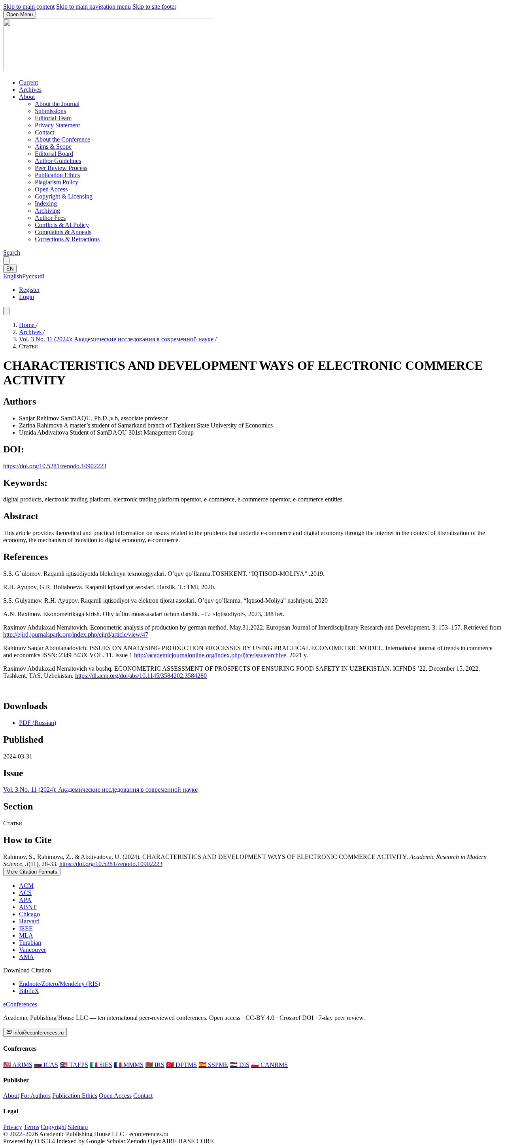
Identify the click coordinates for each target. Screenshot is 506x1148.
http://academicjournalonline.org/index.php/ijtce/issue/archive (210, 655)
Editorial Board (54, 153)
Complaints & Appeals (63, 232)
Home (27, 325)
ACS (25, 892)
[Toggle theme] (6, 260)
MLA (26, 935)
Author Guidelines (58, 160)
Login (26, 296)
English (12, 276)
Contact (44, 132)
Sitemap (78, 1126)
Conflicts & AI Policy (62, 224)
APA (25, 899)
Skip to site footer (154, 6)
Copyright (53, 1126)
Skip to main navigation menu (93, 6)
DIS (239, 1064)
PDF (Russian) (37, 722)
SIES (101, 1064)
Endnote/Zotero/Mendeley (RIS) (59, 983)
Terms (31, 1126)
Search (11, 252)
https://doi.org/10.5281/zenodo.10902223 (54, 466)
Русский (33, 276)
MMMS (128, 1064)
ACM (26, 885)
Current (28, 82)
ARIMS (17, 1064)
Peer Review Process (61, 168)
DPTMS (181, 1064)
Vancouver (32, 949)
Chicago (29, 914)
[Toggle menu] (6, 311)
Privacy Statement (57, 125)
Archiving (47, 210)
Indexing (46, 203)
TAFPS (74, 1064)
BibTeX (29, 990)
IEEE (26, 928)
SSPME (213, 1064)
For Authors (36, 1095)
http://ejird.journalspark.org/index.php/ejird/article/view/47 (75, 634)
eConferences (20, 1004)
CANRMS (269, 1064)
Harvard (29, 921)
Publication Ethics (57, 175)
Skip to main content (29, 6)
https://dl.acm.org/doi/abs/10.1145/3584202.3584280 (141, 675)
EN (9, 269)
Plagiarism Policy (56, 182)
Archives (30, 89)
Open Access (51, 189)
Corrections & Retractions (67, 239)
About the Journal (57, 103)
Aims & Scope (53, 146)
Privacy (12, 1126)
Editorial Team (53, 118)
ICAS (46, 1064)
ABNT (28, 907)
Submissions (50, 111)
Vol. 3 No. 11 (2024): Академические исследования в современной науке (117, 339)
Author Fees (50, 217)
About (27, 96)
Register (29, 289)
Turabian (30, 942)
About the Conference (62, 139)
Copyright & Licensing (64, 196)
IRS (154, 1064)
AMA (26, 956)
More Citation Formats (31, 872)
